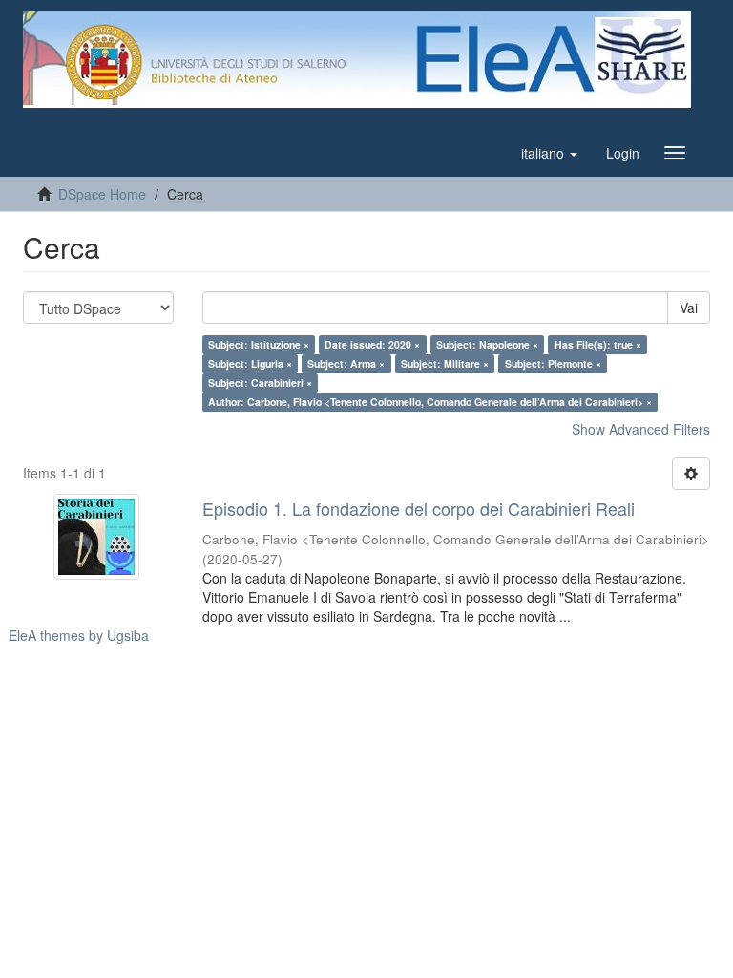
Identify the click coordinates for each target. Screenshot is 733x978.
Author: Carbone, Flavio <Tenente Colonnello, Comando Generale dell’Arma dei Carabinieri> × (430, 401)
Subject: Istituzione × (258, 344)
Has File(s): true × (598, 344)
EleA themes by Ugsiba (79, 635)
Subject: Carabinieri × (260, 382)
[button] (549, 153)
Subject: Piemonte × (553, 363)
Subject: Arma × (346, 363)
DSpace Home (102, 193)
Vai (689, 307)
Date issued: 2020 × (372, 344)
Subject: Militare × (445, 363)
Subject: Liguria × (250, 363)
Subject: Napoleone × (487, 344)
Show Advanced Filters (641, 428)
